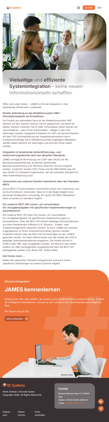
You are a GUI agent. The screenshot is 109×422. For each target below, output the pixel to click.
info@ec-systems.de (74, 403)
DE (99, 7)
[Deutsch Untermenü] (101, 8)
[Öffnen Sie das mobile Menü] (78, 8)
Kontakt (89, 7)
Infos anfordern (14, 318)
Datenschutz (21, 413)
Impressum (7, 413)
